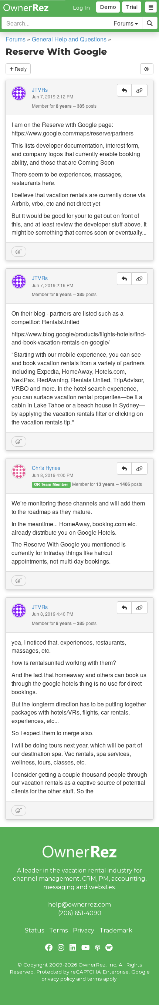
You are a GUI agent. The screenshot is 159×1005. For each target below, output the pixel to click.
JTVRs (40, 89)
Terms (58, 930)
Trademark (115, 930)
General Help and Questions (69, 39)
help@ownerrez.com (79, 904)
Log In (81, 7)
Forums (16, 39)
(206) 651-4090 (79, 913)
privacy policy (58, 979)
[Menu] (151, 7)
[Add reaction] (18, 251)
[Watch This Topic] (146, 68)
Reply (20, 68)
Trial (132, 7)
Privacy (83, 930)
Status (34, 930)
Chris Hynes (46, 467)
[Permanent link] (139, 90)
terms (94, 979)
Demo (108, 7)
